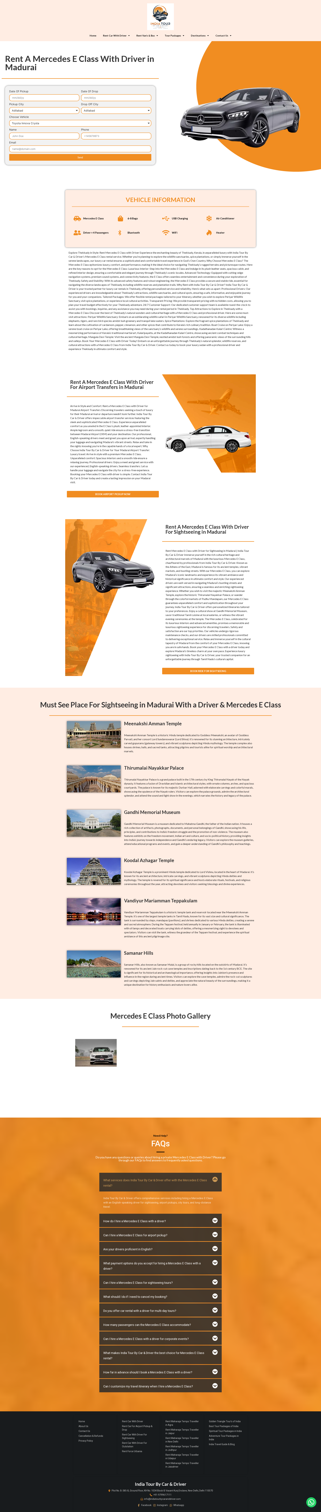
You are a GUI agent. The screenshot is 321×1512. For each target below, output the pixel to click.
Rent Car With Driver (115, 35)
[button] (160, 1182)
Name (13, 129)
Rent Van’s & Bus (145, 35)
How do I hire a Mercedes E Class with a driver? (134, 1221)
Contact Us (222, 35)
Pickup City (16, 104)
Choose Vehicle (19, 117)
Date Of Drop (89, 91)
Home (93, 35)
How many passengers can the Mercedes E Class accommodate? (147, 1325)
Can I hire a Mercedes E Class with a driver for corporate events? (146, 1339)
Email (12, 142)
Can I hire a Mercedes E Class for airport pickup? (135, 1235)
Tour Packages (173, 35)
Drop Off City (89, 104)
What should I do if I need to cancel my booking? (135, 1296)
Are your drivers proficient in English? (127, 1249)
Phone (85, 129)
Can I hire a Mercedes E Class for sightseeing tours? (138, 1282)
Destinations (198, 35)
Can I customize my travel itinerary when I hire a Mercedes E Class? (148, 1386)
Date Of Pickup (18, 91)
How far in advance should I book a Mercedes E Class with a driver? (147, 1372)
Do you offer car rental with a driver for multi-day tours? (139, 1311)
